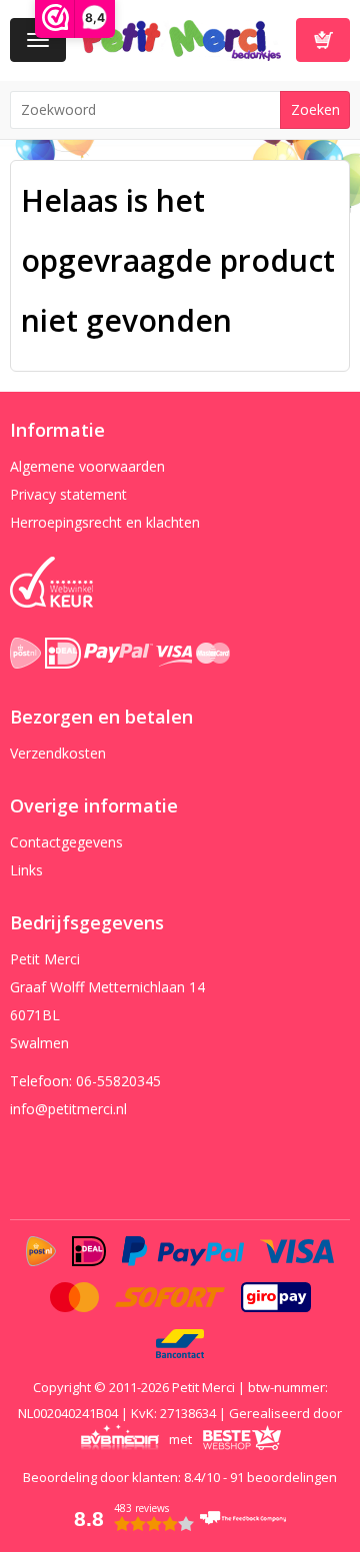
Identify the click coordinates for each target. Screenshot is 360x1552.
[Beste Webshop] (241, 1439)
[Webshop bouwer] (119, 1439)
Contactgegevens (66, 841)
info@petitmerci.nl (68, 1108)
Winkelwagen (323, 40)
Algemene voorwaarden (87, 466)
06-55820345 (118, 1080)
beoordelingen (283, 1477)
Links (26, 869)
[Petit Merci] (181, 38)
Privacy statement (68, 494)
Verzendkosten (58, 753)
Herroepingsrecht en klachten (105, 522)
